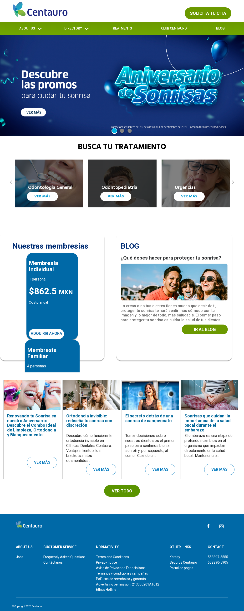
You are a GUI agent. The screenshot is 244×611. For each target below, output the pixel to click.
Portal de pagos (181, 568)
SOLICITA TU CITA (208, 13)
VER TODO (122, 490)
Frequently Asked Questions (64, 557)
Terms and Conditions (112, 557)
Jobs (19, 557)
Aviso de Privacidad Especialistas (121, 568)
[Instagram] (221, 526)
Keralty (175, 557)
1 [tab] (114, 131)
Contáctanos (53, 562)
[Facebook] (208, 526)
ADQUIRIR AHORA (46, 333)
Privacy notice (106, 562)
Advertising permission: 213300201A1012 (127, 584)
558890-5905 (218, 562)
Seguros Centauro (183, 562)
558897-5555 (218, 557)
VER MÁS (42, 196)
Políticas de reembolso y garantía (121, 579)
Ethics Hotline (106, 589)
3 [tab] (129, 131)
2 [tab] (122, 131)
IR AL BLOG (205, 329)
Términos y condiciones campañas (122, 573)
